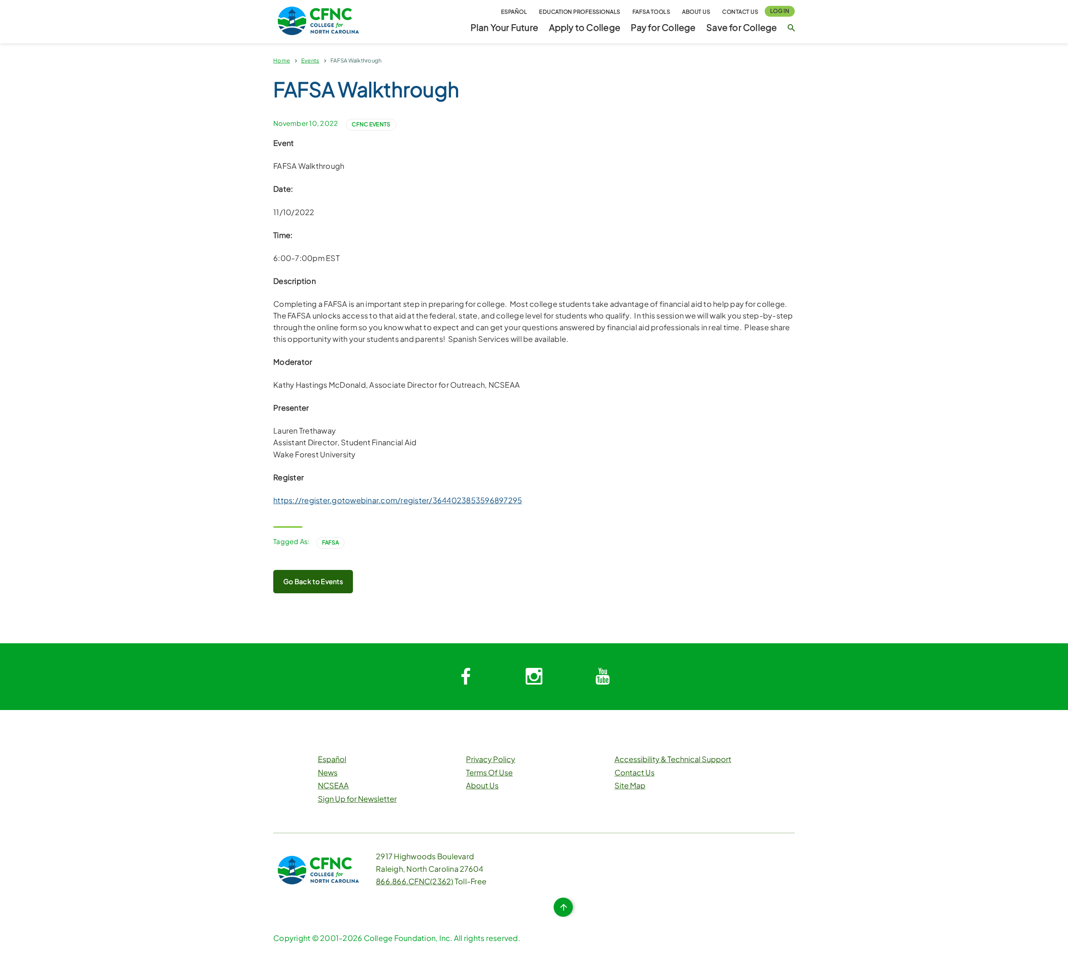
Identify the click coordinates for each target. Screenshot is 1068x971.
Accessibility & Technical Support (673, 759)
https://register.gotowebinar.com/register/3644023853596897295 (397, 500)
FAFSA (330, 542)
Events (310, 60)
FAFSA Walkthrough (355, 60)
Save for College (741, 27)
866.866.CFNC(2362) (414, 881)
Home (281, 60)
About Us (696, 11)
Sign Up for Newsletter (357, 798)
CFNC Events (371, 124)
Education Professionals (579, 11)
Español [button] (514, 11)
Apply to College (584, 27)
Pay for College (663, 27)
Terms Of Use (489, 772)
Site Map (630, 785)
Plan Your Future (504, 27)
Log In (779, 11)
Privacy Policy (490, 759)
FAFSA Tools (651, 11)
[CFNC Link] (318, 20)
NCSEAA (333, 785)
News (328, 772)
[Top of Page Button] (563, 907)
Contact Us (740, 11)
